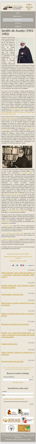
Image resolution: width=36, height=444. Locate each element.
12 (20, 367)
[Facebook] (21, 265)
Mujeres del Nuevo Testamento (10, 239)
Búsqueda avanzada (18, 382)
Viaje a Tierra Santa (7, 226)
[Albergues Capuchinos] (11, 428)
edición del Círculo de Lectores (12, 194)
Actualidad (18, 20)
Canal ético (8, 439)
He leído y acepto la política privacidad (14, 399)
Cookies (28, 439)
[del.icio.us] (13, 265)
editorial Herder (27, 173)
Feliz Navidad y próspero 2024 (12, 294)
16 (28, 367)
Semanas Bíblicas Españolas (8, 118)
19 (6, 369)
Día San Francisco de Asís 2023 (12, 361)
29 (26, 369)
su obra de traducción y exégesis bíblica (17, 210)
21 (10, 369)
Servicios (18, 23)
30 (28, 369)
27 (22, 369)
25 (18, 369)
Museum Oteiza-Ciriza (9, 344)
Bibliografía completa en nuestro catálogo (18, 254)
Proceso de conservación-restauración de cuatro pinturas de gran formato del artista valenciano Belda (18, 335)
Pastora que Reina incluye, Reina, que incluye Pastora (18, 315)
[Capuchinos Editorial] (24, 412)
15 (26, 367)
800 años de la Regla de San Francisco (15, 324)
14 (24, 367)
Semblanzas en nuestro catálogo (18, 261)
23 (14, 369)
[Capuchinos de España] (12, 412)
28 (24, 369)
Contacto (18, 26)
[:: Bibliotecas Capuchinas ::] (12, 6)
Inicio (18, 13)
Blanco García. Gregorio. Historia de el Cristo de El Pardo (18, 304)
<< (2, 367)
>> (30, 369)
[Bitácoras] (15, 265)
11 (18, 367)
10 (16, 367)
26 (20, 369)
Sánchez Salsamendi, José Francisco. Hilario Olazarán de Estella (18, 287)
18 (32, 367)
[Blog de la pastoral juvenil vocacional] (24, 428)
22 (12, 369)
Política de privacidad (19, 439)
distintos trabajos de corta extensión (18, 109)
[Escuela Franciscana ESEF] (28, 420)
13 (22, 367)
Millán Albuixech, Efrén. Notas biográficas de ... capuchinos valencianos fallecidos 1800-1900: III (18, 275)
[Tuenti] (17, 265)
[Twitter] (25, 265)
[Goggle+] (23, 265)
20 (8, 369)
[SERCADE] (11, 420)
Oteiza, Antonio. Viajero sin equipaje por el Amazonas (18, 353)
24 (16, 369)
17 (30, 367)
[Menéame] (19, 265)
